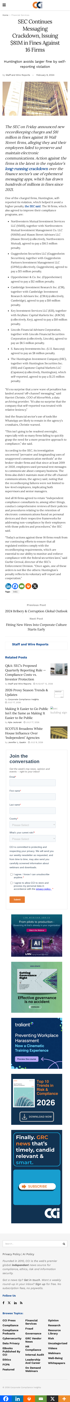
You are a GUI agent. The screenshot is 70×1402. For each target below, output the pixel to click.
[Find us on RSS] (21, 1303)
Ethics (7, 1359)
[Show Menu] (4, 5)
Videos (52, 1348)
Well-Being (55, 1358)
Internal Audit (34, 1354)
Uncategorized (57, 1343)
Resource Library (54, 1332)
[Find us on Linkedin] (15, 1303)
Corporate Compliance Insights (23, 699)
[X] (35, 586)
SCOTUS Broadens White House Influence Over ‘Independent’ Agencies (24, 733)
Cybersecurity (12, 1338)
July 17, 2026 (14, 702)
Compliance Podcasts (10, 1332)
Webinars (54, 1353)
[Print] (28, 586)
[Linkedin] (8, 586)
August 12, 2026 (44, 684)
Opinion (53, 1320)
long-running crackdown (26, 168)
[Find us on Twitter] (9, 1303)
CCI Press (9, 1320)
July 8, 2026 (36, 742)
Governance (33, 1333)
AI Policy (28, 1254)
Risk (51, 1338)
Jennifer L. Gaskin (17, 742)
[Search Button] (64, 1243)
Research (54, 1325)
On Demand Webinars (33, 1369)
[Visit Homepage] (37, 5)
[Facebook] (15, 586)
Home (5, 15)
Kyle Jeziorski (15, 722)
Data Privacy (11, 1343)
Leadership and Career (32, 1361)
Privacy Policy (12, 1254)
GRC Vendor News (33, 1340)
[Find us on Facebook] (3, 1303)
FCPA (6, 1364)
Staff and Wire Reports (18, 75)
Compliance (10, 1325)
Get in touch (32, 1280)
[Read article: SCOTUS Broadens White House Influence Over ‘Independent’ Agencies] (58, 732)
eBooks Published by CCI (11, 1351)
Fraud (29, 1328)
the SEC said (33, 206)
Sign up (40, 1284)
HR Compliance (33, 1348)
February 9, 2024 (45, 75)
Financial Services (20, 15)
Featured (8, 1369)
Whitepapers (56, 1363)
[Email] (22, 586)
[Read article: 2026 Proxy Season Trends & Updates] (58, 694)
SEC (15, 592)
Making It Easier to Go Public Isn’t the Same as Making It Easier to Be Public (26, 713)
